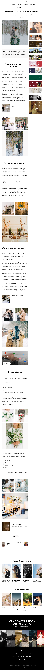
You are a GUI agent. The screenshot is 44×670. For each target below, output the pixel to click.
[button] (42, 2)
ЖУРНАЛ (30, 4)
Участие (17, 656)
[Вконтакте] (22, 659)
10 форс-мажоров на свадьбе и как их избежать (26, 581)
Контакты (26, 656)
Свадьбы (3, 607)
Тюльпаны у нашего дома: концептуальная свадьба (6, 609)
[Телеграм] (19, 659)
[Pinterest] (24, 659)
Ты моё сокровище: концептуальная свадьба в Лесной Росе (27, 609)
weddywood (22, 651)
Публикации (22, 656)
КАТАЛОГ (17, 4)
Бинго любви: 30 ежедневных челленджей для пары (37, 581)
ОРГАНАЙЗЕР (26, 4)
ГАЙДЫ (34, 4)
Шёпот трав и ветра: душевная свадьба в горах (16, 609)
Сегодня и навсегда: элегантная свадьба (36, 609)
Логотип (30, 656)
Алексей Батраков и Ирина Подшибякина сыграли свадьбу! (6, 581)
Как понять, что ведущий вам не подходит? (16, 581)
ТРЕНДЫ (21, 4)
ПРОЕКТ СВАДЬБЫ (12, 4)
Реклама (13, 656)
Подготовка (19, 7)
